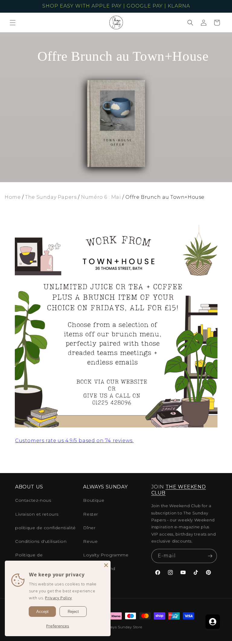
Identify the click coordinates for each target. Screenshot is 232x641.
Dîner (89, 527)
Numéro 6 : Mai (101, 197)
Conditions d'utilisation (40, 541)
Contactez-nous (33, 500)
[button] (12, 22)
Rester (90, 514)
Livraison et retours (37, 514)
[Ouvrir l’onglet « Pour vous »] (212, 621)
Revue (90, 541)
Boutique (93, 500)
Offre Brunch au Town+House (165, 197)
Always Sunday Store (123, 627)
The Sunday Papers (50, 197)
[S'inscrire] (210, 556)
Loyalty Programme (105, 555)
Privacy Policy (58, 598)
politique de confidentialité (45, 527)
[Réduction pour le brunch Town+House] (116, 426)
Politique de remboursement (34, 558)
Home (13, 197)
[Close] (106, 565)
